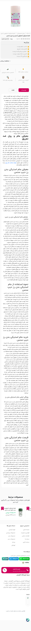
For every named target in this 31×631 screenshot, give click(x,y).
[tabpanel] (15, 290)
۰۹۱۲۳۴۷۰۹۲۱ (16, 569)
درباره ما (27, 539)
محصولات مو (12, 536)
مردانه (13, 542)
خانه (27, 33)
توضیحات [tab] (23, 90)
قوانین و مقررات (25, 533)
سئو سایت (13, 611)
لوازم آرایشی (12, 530)
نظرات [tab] (12, 90)
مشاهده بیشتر (4, 61)
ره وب (7, 611)
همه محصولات (21, 33)
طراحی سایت (21, 611)
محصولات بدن (11, 539)
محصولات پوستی (10, 533)
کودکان (13, 545)
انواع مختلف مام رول (10, 163)
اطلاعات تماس (25, 536)
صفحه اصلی (26, 530)
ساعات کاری (26, 542)
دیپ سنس (4, 39)
